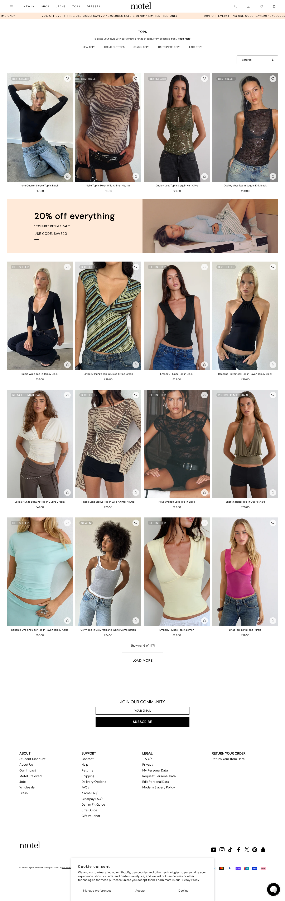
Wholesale (27, 787)
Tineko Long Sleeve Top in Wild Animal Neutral (108, 501)
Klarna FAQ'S (91, 793)
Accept (140, 890)
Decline (183, 890)
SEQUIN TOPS (141, 47)
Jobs (22, 782)
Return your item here (228, 759)
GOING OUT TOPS (114, 47)
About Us (26, 764)
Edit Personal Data (155, 782)
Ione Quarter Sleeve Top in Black (39, 185)
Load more (142, 660)
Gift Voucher (91, 816)
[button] (67, 78)
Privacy (147, 764)
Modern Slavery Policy (158, 787)
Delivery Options (94, 782)
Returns (87, 770)
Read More (184, 38)
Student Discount (32, 759)
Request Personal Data (159, 776)
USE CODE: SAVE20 (50, 233)
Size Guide (89, 810)
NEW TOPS (89, 47)
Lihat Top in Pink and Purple (245, 629)
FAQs (85, 787)
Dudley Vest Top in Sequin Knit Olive (177, 185)
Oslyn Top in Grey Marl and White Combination (108, 629)
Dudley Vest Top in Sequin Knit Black (245, 185)
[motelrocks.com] (141, 6)
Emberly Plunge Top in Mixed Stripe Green (108, 374)
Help (85, 764)
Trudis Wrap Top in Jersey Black (39, 374)
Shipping (88, 776)
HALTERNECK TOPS (169, 47)
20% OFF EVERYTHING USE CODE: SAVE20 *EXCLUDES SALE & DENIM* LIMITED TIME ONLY (192, 16)
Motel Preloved (30, 776)
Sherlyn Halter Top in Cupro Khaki (245, 501)
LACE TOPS (195, 47)
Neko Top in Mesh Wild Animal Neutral (108, 185)
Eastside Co (67, 867)
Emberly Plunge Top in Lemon (176, 629)
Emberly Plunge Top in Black (176, 374)
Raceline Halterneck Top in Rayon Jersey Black (245, 374)
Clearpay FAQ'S (92, 799)
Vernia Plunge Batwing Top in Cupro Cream (40, 501)
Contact (88, 759)
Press (23, 793)
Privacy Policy (190, 880)
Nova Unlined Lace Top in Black (177, 501)
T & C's (147, 759)
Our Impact (27, 770)
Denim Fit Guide (93, 804)
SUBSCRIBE (142, 722)
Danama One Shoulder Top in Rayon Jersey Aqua (39, 629)
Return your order (229, 753)
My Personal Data (155, 770)
